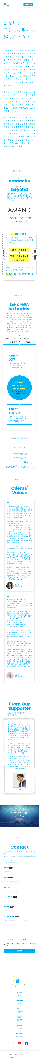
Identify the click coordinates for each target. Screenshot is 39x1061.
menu (36, 4)
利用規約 (23, 1054)
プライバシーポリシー (13, 939)
